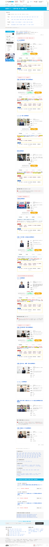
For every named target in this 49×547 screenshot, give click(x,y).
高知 (23, 534)
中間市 (17, 454)
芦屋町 (40, 456)
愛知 (10, 531)
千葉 (15, 530)
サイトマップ (40, 539)
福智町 (39, 455)
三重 (15, 531)
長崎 (21, 461)
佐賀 (19, 461)
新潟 (18, 531)
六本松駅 (12, 19)
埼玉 (14, 530)
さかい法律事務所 (21, 277)
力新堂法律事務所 (21, 198)
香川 (20, 534)
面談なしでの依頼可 (35, 474)
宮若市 (33, 454)
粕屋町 (17, 457)
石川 (23, 531)
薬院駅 (25, 19)
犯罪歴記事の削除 (35, 531)
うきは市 (30, 454)
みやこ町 (20, 456)
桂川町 (25, 456)
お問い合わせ (35, 540)
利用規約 (17, 32)
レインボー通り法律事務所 (23, 115)
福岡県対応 (18, 41)
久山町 (20, 457)
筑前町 (38, 454)
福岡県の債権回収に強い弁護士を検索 (31, 516)
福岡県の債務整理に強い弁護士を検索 (21, 517)
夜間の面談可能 (23, 474)
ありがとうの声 (25, 4)
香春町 (25, 455)
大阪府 (18, 152)
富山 (22, 531)
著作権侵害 (41, 530)
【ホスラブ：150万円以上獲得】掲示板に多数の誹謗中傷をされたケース (29, 484)
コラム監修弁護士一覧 (36, 539)
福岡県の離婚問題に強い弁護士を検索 (21, 514)
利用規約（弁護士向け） (25, 539)
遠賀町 (32, 456)
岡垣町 (35, 456)
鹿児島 (29, 461)
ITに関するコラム (31, 539)
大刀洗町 (18, 455)
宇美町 (32, 457)
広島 (15, 534)
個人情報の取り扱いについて (20, 540)
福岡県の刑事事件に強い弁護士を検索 (21, 516)
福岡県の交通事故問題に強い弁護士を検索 (32, 514)
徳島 (18, 534)
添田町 (28, 455)
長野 (20, 531)
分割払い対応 (31, 474)
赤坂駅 (23, 19)
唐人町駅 (31, 19)
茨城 (17, 530)
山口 (16, 534)
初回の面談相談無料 (13, 24)
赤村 (37, 455)
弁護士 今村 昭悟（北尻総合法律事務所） (26, 237)
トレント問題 (39, 531)
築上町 (23, 456)
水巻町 (37, 456)
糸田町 (30, 455)
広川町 (23, 455)
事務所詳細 (20, 133)
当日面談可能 (27, 474)
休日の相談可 (20, 24)
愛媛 (22, 534)
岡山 (13, 534)
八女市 (25, 454)
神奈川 (12, 530)
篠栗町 (30, 457)
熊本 (23, 461)
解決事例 (12, 4)
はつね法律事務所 (21, 40)
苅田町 (17, 456)
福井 (25, 531)
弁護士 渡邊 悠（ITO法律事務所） (24, 428)
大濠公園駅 (28, 19)
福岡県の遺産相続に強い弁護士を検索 (21, 515)
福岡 (17, 461)
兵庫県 (18, 429)
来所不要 (17, 24)
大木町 (20, 455)
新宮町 (22, 457)
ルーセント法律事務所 (22, 381)
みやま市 (23, 454)
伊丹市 (20, 429)
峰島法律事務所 (20, 150)
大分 (24, 461)
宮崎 (26, 461)
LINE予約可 (32, 24)
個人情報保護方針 (21, 32)
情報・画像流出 (33, 530)
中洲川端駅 (17, 19)
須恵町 (25, 457)
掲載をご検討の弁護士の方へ (8, 540)
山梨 (16, 531)
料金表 (27, 254)
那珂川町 (35, 457)
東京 (10, 530)
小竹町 (30, 456)
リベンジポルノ (37, 530)
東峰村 (40, 454)
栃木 (20, 530)
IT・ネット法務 (30, 531)
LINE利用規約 (25, 32)
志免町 (27, 457)
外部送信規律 (31, 540)
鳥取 (10, 534)
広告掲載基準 (27, 540)
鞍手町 (28, 456)
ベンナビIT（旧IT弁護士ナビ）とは (9, 539)
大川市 (28, 454)
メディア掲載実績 (14, 540)
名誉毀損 (29, 530)
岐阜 (11, 531)
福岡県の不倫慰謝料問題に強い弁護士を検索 (32, 517)
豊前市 (35, 454)
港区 (20, 41)
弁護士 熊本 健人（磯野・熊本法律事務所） (26, 363)
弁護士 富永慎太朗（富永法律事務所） (25, 79)
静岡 (13, 531)
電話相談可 (24, 24)
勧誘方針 (25, 540)
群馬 (19, 530)
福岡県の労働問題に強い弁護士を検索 (31, 515)
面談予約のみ (18, 474)
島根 (11, 534)
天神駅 (15, 19)
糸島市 (37, 457)
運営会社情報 (18, 539)
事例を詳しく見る (39, 488)
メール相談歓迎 (19, 475)
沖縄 (31, 461)
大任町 (35, 455)
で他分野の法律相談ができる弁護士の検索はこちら (12, 27)
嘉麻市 (20, 454)
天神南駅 (21, 19)
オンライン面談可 (28, 24)
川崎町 (32, 455)
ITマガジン (14, 539)
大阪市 (20, 152)
